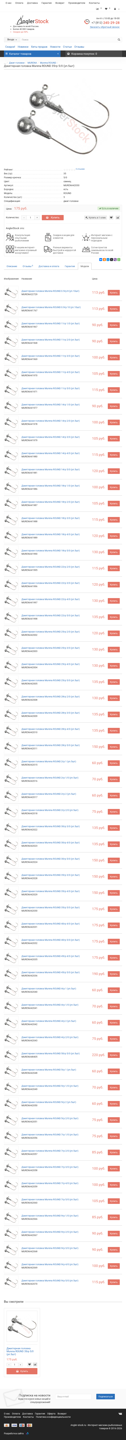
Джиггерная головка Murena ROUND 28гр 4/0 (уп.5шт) (50, 729)
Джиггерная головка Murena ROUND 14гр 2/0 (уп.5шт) (50, 420)
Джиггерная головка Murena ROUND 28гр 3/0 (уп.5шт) (50, 712)
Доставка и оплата (49, 266)
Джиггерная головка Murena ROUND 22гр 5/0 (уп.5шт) (50, 615)
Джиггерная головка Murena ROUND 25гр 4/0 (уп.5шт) (50, 664)
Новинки (23, 46)
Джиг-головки (16, 62)
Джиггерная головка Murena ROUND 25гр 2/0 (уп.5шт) (50, 631)
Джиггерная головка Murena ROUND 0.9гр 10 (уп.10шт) (51, 307)
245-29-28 (106, 23)
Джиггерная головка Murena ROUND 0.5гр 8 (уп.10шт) (50, 291)
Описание (12, 266)
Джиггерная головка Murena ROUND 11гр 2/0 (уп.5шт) (50, 339)
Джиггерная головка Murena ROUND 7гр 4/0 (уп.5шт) (49, 1183)
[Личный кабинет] (117, 9)
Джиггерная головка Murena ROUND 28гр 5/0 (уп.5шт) (50, 745)
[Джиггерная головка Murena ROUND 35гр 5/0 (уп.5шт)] (63, 118)
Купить (55, 217)
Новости (55, 46)
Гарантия (47, 3)
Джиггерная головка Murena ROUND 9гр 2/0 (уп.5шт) (49, 1232)
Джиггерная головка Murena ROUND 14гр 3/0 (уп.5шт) (50, 437)
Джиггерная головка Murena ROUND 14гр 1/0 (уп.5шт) (50, 404)
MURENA (32, 62)
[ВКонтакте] (100, 259)
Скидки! (10, 46)
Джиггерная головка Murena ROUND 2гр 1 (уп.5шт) (48, 761)
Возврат (59, 3)
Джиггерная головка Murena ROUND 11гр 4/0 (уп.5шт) (50, 372)
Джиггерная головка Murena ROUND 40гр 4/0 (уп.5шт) (50, 923)
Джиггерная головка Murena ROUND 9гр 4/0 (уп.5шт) (49, 1264)
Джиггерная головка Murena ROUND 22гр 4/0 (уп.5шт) (50, 599)
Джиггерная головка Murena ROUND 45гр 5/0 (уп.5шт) (50, 972)
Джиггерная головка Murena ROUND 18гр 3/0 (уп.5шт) (50, 518)
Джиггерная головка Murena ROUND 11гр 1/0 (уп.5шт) (50, 323)
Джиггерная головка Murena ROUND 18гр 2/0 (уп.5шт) (50, 502)
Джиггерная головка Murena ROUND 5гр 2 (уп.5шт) (48, 1102)
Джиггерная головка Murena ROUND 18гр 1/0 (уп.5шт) (50, 485)
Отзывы (79, 46)
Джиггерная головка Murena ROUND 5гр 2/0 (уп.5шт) (49, 1118)
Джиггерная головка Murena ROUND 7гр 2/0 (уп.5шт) (49, 1150)
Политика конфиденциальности (53, 1417)
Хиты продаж (39, 46)
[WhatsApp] (118, 259)
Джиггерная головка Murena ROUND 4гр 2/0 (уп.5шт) (49, 1037)
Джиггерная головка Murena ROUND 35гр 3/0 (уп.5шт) (50, 875)
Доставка (32, 3)
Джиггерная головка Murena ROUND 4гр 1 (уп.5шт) (48, 988)
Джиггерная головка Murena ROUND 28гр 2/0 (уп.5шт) (50, 696)
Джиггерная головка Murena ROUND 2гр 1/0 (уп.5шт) (49, 777)
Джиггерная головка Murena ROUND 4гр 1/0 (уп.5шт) (49, 1004)
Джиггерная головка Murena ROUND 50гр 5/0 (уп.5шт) (50, 1053)
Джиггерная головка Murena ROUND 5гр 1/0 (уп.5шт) (49, 1086)
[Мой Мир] (107, 259)
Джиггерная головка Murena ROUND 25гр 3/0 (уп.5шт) (50, 648)
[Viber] (115, 259)
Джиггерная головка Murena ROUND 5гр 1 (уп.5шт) (48, 1069)
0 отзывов (80, 169)
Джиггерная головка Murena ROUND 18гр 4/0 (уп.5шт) (50, 534)
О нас (8, 3)
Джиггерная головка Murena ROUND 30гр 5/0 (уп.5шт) (50, 858)
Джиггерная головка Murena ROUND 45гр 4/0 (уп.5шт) (50, 956)
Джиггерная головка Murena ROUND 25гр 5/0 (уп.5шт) (50, 680)
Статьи (67, 46)
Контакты (94, 3)
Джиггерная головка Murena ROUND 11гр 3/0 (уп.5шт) (50, 356)
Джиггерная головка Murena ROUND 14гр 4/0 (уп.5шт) (50, 453)
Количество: (12, 217)
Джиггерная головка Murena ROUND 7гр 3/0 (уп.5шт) (49, 1167)
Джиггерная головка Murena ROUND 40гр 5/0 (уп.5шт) (50, 940)
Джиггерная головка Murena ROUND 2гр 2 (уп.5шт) (48, 794)
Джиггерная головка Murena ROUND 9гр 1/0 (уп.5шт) (49, 1215)
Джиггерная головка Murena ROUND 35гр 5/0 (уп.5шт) (50, 907)
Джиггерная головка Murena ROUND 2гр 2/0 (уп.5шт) (49, 810)
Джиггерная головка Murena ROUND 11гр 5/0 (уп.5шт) (50, 388)
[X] (111, 259)
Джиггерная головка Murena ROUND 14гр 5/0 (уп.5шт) (50, 469)
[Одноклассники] (104, 259)
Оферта (51, 1413)
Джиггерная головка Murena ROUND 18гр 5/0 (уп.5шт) (50, 550)
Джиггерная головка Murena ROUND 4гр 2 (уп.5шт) (48, 1021)
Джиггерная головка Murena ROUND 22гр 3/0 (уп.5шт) (50, 583)
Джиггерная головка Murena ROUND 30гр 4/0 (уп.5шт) (50, 842)
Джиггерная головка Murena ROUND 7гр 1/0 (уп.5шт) (49, 1134)
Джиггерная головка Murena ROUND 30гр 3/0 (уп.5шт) (50, 826)
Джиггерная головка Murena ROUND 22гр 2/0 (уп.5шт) (50, 566)
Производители (76, 3)
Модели (85, 266)
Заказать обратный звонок (105, 27)
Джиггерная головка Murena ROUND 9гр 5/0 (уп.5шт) (49, 1280)
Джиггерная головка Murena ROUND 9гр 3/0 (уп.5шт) (49, 1248)
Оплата (19, 3)
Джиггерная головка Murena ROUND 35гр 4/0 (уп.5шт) (50, 891)
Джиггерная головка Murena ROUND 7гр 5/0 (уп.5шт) (49, 1199)
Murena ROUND (48, 62)
